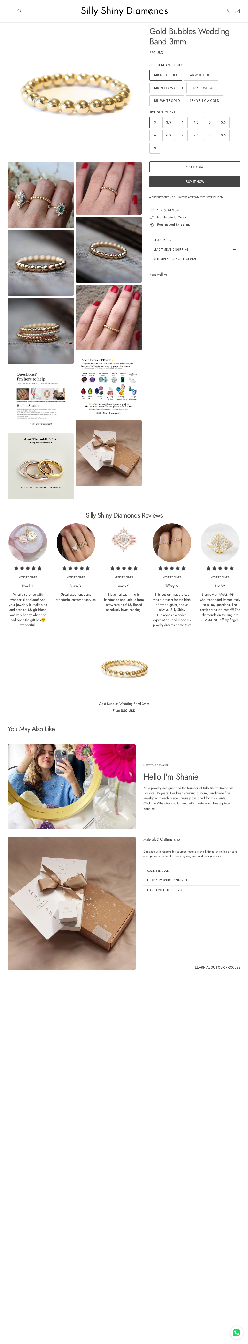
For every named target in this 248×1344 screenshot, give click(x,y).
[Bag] (237, 11)
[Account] (228, 11)
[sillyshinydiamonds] (124, 11)
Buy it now (195, 182)
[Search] (19, 11)
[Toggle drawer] (10, 11)
